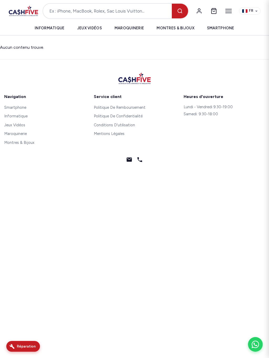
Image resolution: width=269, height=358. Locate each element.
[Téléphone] (140, 160)
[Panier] (214, 11)
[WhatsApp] (255, 344)
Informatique (49, 28)
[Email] (129, 160)
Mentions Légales (109, 133)
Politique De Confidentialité (118, 116)
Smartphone (220, 28)
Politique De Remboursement (120, 107)
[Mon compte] (199, 11)
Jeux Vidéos (89, 28)
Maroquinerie (129, 28)
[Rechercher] (180, 11)
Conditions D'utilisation (114, 125)
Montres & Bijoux (175, 28)
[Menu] (228, 11)
